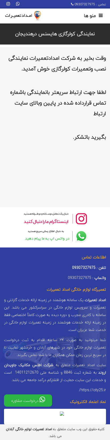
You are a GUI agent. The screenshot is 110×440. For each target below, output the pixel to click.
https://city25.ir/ (92, 390)
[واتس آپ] (18, 4)
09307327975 (84, 4)
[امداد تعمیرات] (23, 15)
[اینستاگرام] (8, 4)
